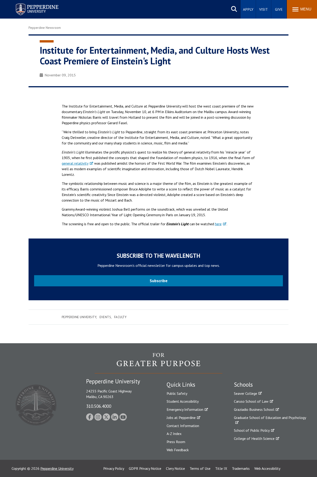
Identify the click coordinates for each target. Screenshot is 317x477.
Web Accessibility (267, 468)
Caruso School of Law (251, 401)
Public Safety (177, 393)
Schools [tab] (243, 384)
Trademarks (241, 468)
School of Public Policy (252, 430)
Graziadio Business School (254, 409)
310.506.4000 (98, 406)
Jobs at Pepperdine (181, 417)
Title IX (221, 468)
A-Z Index (174, 433)
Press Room (176, 441)
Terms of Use (200, 468)
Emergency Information (185, 409)
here (218, 224)
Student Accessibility (183, 401)
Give (279, 9)
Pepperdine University (31, 4)
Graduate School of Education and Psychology (270, 417)
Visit (263, 9)
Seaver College (245, 393)
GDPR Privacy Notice (145, 468)
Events (105, 317)
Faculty (120, 317)
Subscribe (159, 280)
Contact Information (183, 425)
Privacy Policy (113, 468)
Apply (248, 9)
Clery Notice (175, 468)
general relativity (75, 163)
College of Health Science (254, 438)
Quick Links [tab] (181, 384)
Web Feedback (178, 450)
